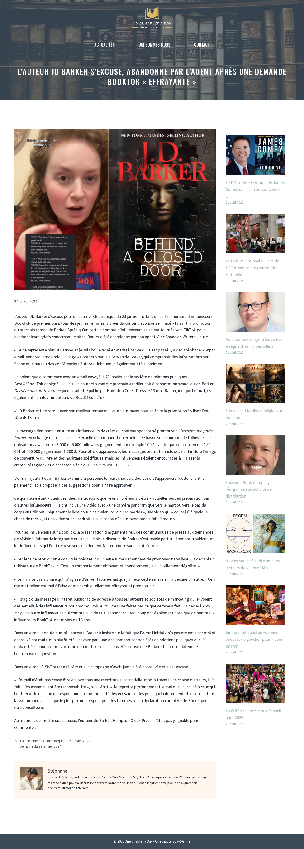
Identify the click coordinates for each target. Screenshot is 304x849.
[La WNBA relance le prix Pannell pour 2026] (255, 699)
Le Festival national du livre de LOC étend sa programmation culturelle (252, 267)
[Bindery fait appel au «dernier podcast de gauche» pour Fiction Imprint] (255, 621)
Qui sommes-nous (154, 45)
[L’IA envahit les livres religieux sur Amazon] (255, 400)
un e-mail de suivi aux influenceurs (54, 633)
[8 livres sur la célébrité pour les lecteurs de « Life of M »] (255, 549)
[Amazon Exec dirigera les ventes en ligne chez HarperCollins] (255, 328)
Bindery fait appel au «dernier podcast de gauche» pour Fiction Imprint (254, 639)
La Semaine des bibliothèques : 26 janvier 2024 (55, 741)
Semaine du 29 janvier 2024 (40, 746)
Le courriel (84, 383)
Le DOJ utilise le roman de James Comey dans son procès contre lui (255, 189)
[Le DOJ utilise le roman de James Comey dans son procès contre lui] (255, 171)
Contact (202, 45)
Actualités (104, 45)
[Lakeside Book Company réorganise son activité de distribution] (255, 471)
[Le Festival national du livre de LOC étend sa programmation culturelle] (255, 249)
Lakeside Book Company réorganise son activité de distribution (249, 489)
